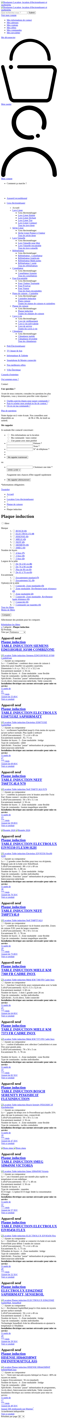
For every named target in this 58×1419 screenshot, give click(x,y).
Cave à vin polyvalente (28, 323)
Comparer (6, 615)
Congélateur (17, 268)
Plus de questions (8, 411)
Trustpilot (5, 489)
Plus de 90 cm (23, 569)
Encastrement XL (24, 580)
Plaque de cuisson (20, 306)
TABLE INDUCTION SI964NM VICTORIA (22, 1161)
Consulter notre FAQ (21, 193)
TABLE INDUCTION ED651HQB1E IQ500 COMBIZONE (27, 645)
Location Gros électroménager (20, 499)
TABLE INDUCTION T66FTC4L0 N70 (21, 779)
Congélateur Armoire (27, 273)
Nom (36, 446)
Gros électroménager (16, 203)
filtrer (7, 523)
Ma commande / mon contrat (23, 438)
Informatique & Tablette (17, 355)
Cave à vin (17, 316)
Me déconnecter (8, 37)
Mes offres (11, 27)
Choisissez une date (43, 467)
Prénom (37, 443)
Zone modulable (24, 594)
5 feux (19, 558)
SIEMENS (22, 545)
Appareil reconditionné (17, 198)
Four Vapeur (23, 288)
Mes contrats (12, 25)
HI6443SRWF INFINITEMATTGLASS (19, 1357)
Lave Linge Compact (27, 223)
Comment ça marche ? (22, 186)
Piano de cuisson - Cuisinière (25, 293)
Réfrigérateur (18, 250)
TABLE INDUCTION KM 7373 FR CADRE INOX (26, 1029)
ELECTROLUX (24, 534)
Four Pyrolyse (24, 286)
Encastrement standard (27, 577)
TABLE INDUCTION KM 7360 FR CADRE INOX (26, 970)
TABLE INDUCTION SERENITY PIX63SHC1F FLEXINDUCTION (23, 1093)
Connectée (21, 602)
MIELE (20, 539)
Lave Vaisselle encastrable (29, 245)
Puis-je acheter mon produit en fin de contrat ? (27, 403)
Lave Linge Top (25, 220)
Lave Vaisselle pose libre (29, 243)
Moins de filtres (8, 610)
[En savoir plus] (15, 830)
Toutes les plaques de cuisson (31, 313)
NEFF (19, 542)
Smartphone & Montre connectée (21, 360)
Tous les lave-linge (26, 225)
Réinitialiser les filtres (10, 624)
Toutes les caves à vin (27, 328)
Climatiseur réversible (27, 339)
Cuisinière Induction (27, 298)
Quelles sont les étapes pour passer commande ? (28, 401)
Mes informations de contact (19, 20)
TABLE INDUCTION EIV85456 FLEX (29, 1226)
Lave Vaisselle (18, 238)
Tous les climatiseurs (27, 341)
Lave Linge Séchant (27, 218)
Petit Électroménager (16, 346)
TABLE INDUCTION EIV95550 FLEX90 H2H (29, 843)
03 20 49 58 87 (21, 418)
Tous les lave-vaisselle (28, 248)
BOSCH (21, 531)
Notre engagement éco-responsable (28, 191)
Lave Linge (17, 210)
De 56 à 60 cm (23, 564)
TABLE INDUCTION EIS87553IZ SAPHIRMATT (29, 712)
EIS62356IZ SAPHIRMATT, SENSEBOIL (22, 1290)
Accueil (15, 208)
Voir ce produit (7, 699)
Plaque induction (25, 311)
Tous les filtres (7, 607)
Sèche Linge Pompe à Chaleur (31, 233)
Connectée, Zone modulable (29, 586)
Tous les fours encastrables (30, 291)
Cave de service (25, 326)
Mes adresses (12, 22)
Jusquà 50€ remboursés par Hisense (17, 1409)
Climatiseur (17, 331)
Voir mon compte (8, 15)
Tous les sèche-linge (27, 235)
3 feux (19, 556)
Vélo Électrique (14, 370)
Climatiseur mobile (26, 336)
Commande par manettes (28, 605)
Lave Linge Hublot (26, 215)
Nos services (18, 188)
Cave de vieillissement (28, 321)
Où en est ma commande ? (18, 406)
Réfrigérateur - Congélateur (30, 255)
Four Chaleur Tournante (28, 283)
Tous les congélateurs (27, 276)
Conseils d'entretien (9, 374)
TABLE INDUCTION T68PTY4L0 (21, 910)
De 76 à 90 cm (23, 567)
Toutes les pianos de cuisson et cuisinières (36, 303)
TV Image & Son (14, 351)
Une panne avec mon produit (24, 440)
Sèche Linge (18, 228)
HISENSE (21, 536)
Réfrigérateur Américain (28, 258)
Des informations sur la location (25, 435)
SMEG (20, 548)
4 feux (19, 553)
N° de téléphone (41, 449)
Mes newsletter (13, 32)
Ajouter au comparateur (14, 661)
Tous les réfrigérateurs (28, 266)
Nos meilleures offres (16, 365)
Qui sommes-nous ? (10, 379)
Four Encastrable (19, 278)
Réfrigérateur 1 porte (27, 263)
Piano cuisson (24, 301)
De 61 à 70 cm (23, 572)
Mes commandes (14, 30)
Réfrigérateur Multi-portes (29, 260)
